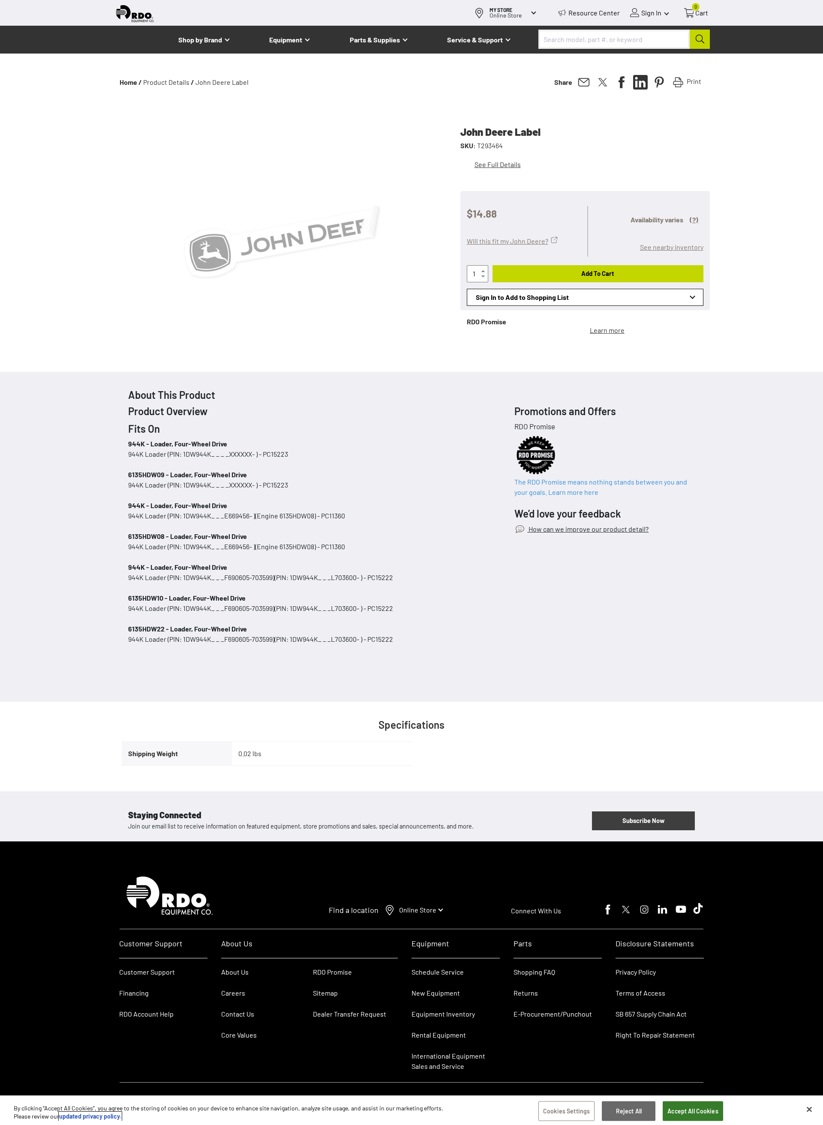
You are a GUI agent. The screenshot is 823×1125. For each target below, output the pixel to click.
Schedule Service (438, 972)
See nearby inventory (671, 247)
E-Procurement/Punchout (553, 1014)
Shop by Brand (200, 40)
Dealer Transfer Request (349, 1014)
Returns (526, 993)
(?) (694, 219)
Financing (134, 993)
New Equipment (436, 993)
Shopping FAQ (534, 972)
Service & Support (475, 40)
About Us (235, 972)
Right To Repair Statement (655, 1035)
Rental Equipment (439, 1035)
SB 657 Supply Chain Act (651, 1014)
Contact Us (237, 1014)
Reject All (629, 1111)
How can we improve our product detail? (588, 529)
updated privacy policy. (90, 1116)
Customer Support (147, 972)
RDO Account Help (146, 1014)
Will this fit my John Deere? (507, 241)
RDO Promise (332, 972)
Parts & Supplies (375, 40)
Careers (233, 993)
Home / (131, 82)
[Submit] (700, 39)
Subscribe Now (643, 820)
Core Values (239, 1035)
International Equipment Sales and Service (448, 1061)
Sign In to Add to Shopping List (522, 297)
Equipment (285, 40)
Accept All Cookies (692, 1111)
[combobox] (624, 39)
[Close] (809, 1109)
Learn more (607, 330)
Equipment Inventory (443, 1014)
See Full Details (498, 164)
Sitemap (325, 993)
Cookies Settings (566, 1111)
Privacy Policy (636, 972)
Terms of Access (640, 993)
